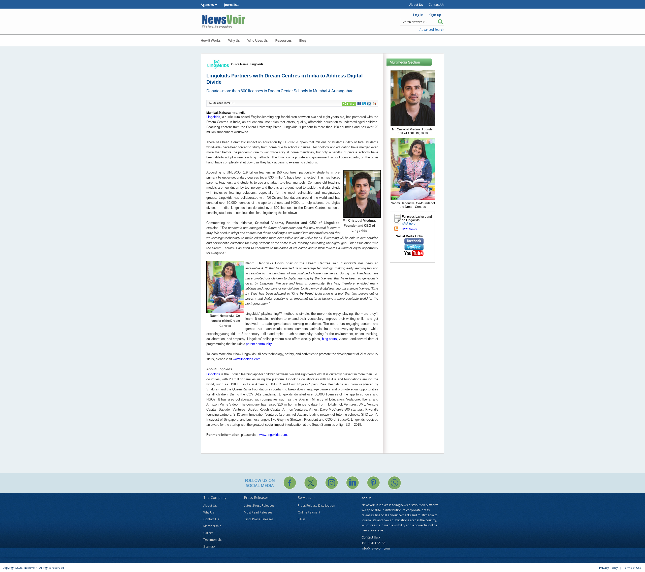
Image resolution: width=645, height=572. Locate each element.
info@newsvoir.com (376, 548)
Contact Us (436, 5)
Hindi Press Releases (258, 519)
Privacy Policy (608, 567)
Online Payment (309, 512)
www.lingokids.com (247, 359)
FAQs (301, 519)
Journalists (231, 5)
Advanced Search (432, 29)
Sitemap (209, 546)
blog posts (329, 339)
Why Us (234, 40)
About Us (416, 5)
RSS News (409, 229)
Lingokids (257, 64)
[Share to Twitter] (364, 103)
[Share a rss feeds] (396, 228)
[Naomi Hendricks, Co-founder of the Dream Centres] (413, 168)
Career (208, 533)
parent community (258, 344)
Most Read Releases (258, 512)
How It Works (211, 40)
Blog (302, 40)
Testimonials (212, 539)
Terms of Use (632, 567)
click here (408, 223)
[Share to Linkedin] (369, 103)
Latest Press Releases (259, 505)
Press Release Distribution (316, 505)
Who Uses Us (257, 40)
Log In (418, 14)
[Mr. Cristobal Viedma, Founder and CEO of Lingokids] (413, 98)
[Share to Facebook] (359, 103)
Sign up (435, 14)
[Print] (374, 103)
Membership (212, 526)
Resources (283, 40)
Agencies (207, 5)
